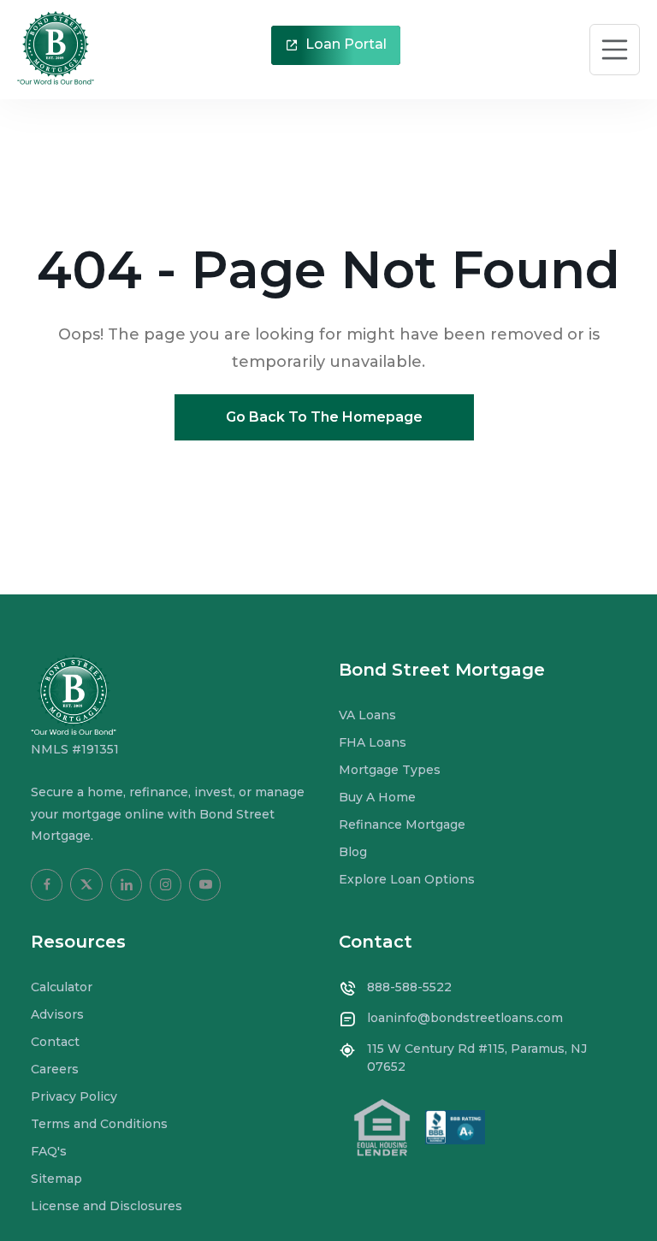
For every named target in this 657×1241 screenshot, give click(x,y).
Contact (55, 1041)
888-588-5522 (409, 987)
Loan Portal (344, 44)
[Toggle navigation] (615, 49)
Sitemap (56, 1178)
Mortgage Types (390, 769)
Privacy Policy (74, 1096)
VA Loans (367, 715)
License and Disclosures (106, 1206)
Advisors (57, 1014)
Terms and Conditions (99, 1124)
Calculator (61, 987)
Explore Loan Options (407, 879)
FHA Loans (372, 742)
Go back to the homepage (324, 417)
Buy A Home (377, 797)
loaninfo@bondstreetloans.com (465, 1017)
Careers (55, 1069)
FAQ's (49, 1151)
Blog (353, 852)
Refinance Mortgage (402, 824)
